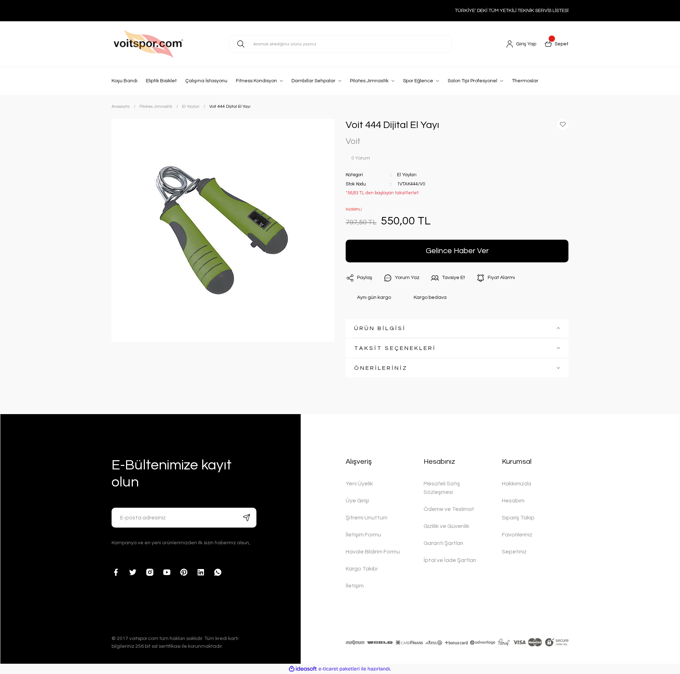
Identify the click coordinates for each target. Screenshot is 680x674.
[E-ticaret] (339, 668)
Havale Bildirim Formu (373, 552)
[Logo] (164, 44)
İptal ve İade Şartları (450, 560)
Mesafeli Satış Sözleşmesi (442, 488)
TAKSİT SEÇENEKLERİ (395, 348)
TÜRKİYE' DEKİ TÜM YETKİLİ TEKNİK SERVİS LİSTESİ (511, 10)
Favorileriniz (517, 534)
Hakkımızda (516, 483)
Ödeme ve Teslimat (449, 509)
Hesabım (513, 500)
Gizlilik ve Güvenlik (446, 526)
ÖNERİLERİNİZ (381, 368)
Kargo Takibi (362, 569)
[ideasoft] (303, 668)
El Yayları (406, 174)
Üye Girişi (357, 500)
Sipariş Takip (518, 517)
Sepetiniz (514, 552)
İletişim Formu (363, 534)
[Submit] (246, 518)
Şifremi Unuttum (366, 517)
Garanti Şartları (443, 543)
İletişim (355, 586)
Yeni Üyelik (359, 483)
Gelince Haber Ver (457, 251)
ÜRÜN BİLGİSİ (380, 328)
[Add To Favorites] (562, 124)
